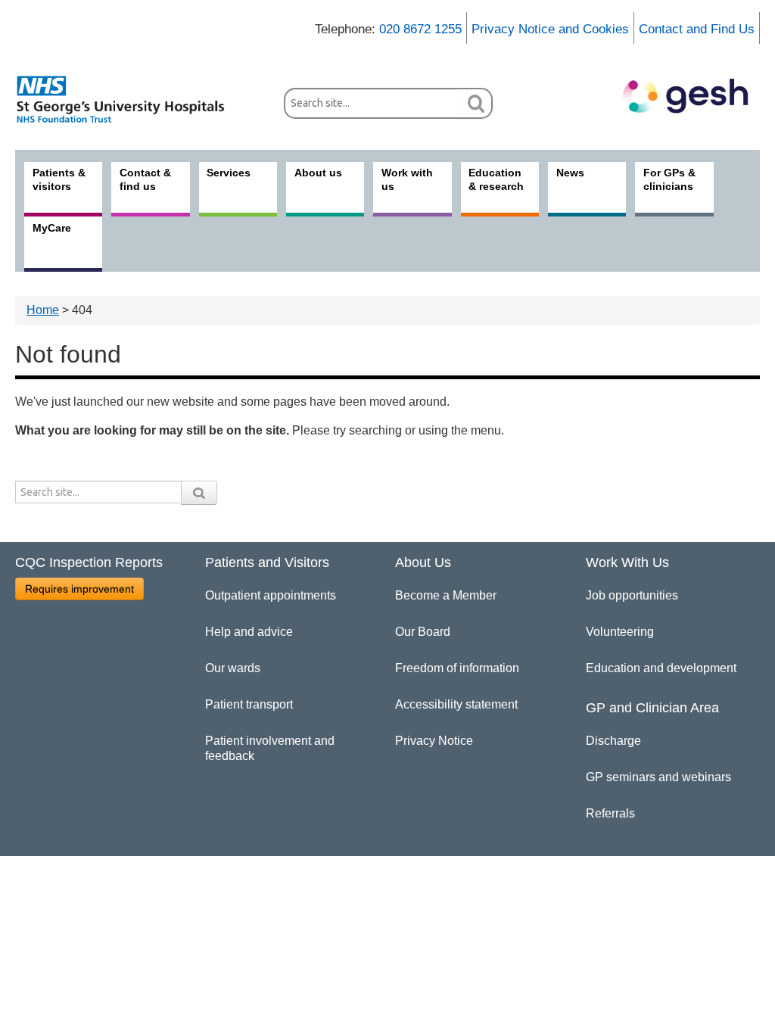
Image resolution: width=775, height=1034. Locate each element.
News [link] (570, 173)
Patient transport (249, 704)
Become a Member (445, 595)
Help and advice (249, 631)
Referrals (610, 813)
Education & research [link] (496, 179)
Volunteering (620, 631)
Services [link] (229, 173)
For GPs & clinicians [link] (669, 179)
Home (42, 310)
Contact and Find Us (697, 29)
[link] (128, 99)
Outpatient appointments (270, 595)
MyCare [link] (52, 228)
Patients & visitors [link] (59, 179)
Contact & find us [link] (145, 179)
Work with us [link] (407, 179)
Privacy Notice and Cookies (550, 29)
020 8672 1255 (420, 29)
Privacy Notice (434, 740)
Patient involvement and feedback (270, 748)
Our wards (232, 668)
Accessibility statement (456, 704)
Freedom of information (457, 668)
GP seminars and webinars (658, 777)
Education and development (661, 668)
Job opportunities (632, 595)
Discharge (613, 740)
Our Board (422, 631)
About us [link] (318, 173)
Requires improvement (79, 589)
